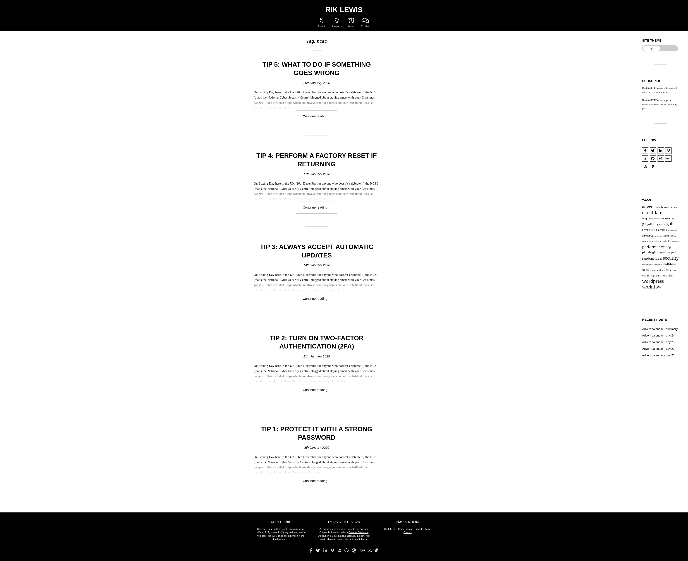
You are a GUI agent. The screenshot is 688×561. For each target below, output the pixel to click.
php (668, 247)
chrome (672, 207)
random (648, 258)
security (671, 258)
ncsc (673, 235)
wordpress (653, 281)
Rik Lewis (344, 10)
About (321, 26)
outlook (666, 241)
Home (401, 529)
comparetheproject (651, 218)
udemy (666, 269)
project (671, 252)
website (667, 275)
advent (648, 206)
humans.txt (671, 230)
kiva (660, 236)
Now (351, 26)
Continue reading (320, 118)
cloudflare (652, 212)
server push (647, 264)
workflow (651, 287)
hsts (653, 229)
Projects (336, 26)
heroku (646, 229)
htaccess (660, 229)
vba (674, 270)
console (665, 218)
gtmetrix (661, 224)
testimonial (655, 270)
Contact (366, 26)
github (651, 224)
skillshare (669, 264)
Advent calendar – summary (660, 329)
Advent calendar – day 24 (658, 335)
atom (658, 207)
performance (653, 246)
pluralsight (649, 252)
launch (666, 235)
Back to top (390, 529)
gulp (670, 223)
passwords (674, 241)
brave (664, 207)
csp (672, 218)
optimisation (654, 241)
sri (643, 269)
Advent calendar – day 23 (658, 342)
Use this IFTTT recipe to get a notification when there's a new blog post (659, 104)
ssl (647, 269)
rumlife (658, 258)
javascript (650, 235)
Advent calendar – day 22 (658, 348)
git (644, 223)
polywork (662, 253)
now (644, 241)
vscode (645, 275)
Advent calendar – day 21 (658, 355)
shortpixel (658, 265)
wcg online (655, 275)
